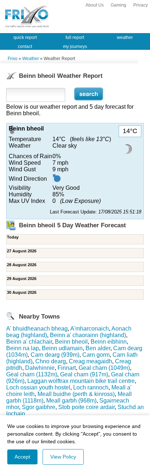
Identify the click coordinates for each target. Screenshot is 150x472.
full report (75, 37)
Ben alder (98, 348)
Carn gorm (96, 355)
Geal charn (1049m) (104, 368)
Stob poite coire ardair (86, 407)
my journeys (75, 46)
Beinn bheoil (71, 342)
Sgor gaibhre (38, 407)
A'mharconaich (89, 328)
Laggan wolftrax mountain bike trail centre (81, 381)
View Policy (63, 457)
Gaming (118, 5)
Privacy (140, 5)
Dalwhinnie (40, 368)
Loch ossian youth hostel (38, 387)
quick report (25, 37)
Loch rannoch (90, 387)
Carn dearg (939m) (55, 355)
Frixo (12, 58)
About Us (95, 5)
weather (125, 37)
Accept (22, 457)
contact (25, 46)
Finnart (67, 368)
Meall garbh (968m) (71, 400)
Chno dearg (50, 361)
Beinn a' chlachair (29, 342)
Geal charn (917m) (84, 374)
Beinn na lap (22, 348)
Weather (30, 58)
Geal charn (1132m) (31, 374)
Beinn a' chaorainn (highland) (88, 335)
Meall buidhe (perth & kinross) (76, 394)
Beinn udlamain (62, 348)
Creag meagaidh (90, 361)
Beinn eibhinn (109, 342)
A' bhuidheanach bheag (37, 328)
